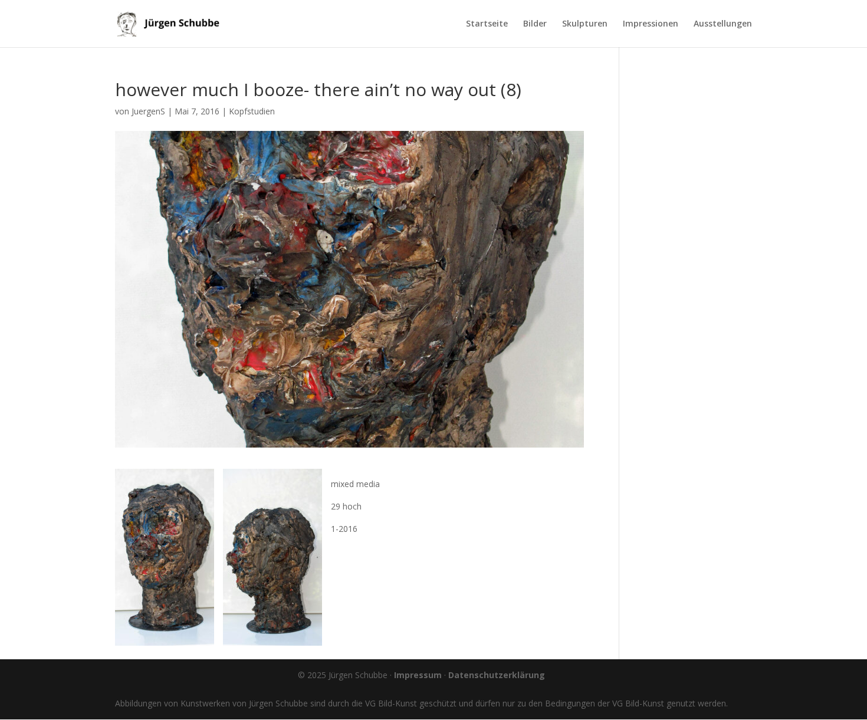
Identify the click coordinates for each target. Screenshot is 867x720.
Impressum (418, 674)
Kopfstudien (252, 111)
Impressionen (650, 24)
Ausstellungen (723, 24)
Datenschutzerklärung (496, 674)
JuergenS (148, 111)
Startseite (487, 24)
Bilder (535, 24)
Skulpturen (584, 24)
